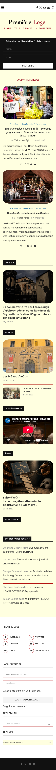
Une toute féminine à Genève (28, 213)
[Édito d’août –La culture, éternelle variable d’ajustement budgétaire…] (28, 477)
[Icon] (28, 187)
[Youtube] (44, 7)
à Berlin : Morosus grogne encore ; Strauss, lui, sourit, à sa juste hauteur (28, 132)
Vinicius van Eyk (21, 140)
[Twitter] (40, 7)
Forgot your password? (15, 706)
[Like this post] (21, 164)
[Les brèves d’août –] (28, 356)
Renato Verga (22, 218)
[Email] (48, 7)
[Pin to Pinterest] (31, 164)
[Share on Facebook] (25, 164)
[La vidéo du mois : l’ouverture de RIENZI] (11, 393)
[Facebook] (37, 7)
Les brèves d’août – (15, 376)
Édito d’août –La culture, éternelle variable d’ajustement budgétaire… (22, 501)
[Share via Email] (35, 164)
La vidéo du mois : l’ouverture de (37, 390)
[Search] (53, 7)
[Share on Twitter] (28, 164)
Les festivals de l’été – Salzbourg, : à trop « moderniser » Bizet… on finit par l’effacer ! (28, 575)
